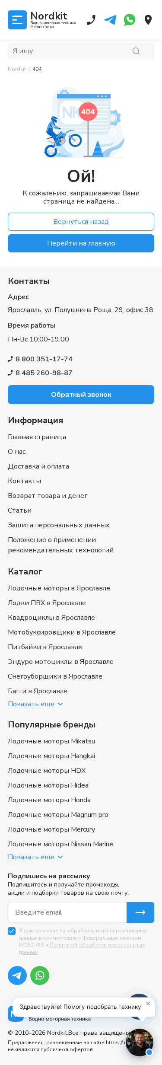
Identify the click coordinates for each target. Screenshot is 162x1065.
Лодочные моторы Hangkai (51, 756)
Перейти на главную (81, 243)
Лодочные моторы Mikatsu (51, 741)
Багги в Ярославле (37, 691)
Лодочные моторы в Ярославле (59, 588)
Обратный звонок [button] (81, 394)
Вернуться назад (81, 221)
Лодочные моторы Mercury (51, 829)
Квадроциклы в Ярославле (51, 617)
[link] (36, 69)
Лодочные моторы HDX (47, 770)
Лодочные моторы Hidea (48, 785)
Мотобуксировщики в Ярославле (62, 632)
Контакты (24, 481)
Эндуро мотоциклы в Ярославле (61, 661)
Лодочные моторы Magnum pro (58, 814)
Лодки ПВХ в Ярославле (47, 603)
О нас (16, 451)
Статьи (20, 510)
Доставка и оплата (38, 466)
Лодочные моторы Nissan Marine (60, 844)
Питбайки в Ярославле (45, 647)
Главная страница (37, 437)
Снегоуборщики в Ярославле (55, 676)
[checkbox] (12, 931)
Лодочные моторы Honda (49, 800)
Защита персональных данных (59, 525)
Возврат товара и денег (47, 496)
